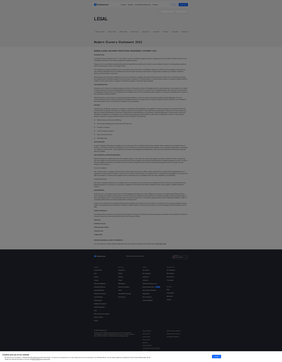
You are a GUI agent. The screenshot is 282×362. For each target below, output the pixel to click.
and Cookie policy (45, 359)
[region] (141, 356)
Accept (216, 356)
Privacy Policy (36, 359)
